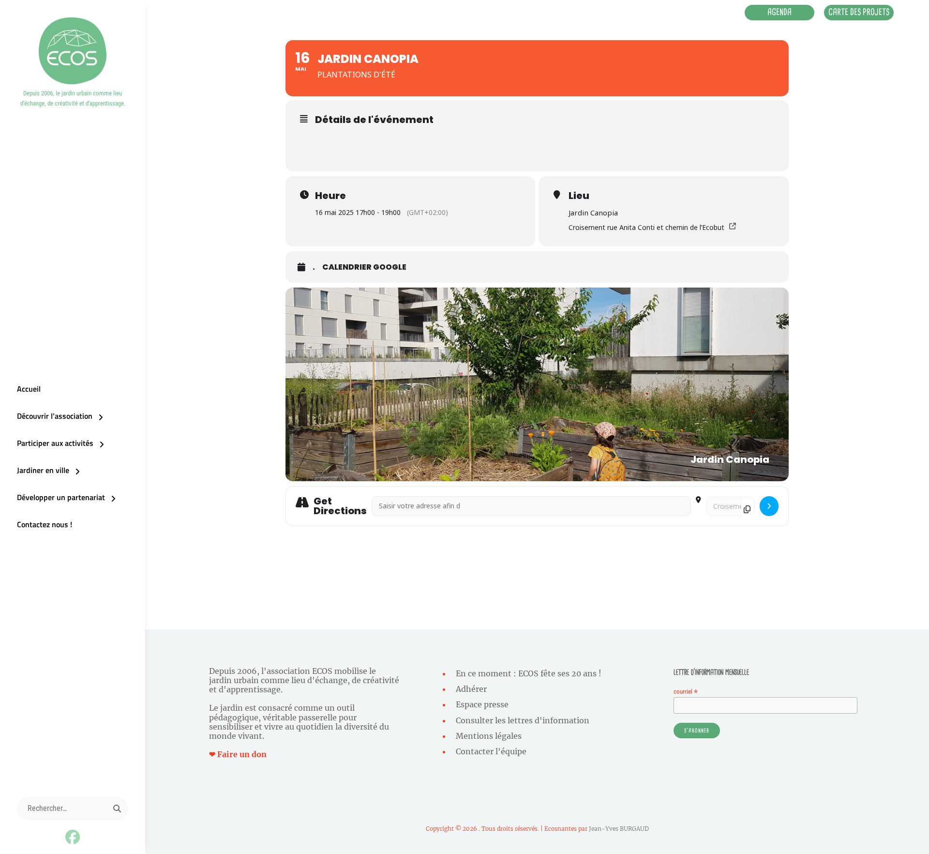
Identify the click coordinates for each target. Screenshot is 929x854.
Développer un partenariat (61, 497)
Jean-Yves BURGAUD (619, 828)
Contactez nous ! (44, 524)
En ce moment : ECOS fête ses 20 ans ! (528, 673)
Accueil (29, 389)
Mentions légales (489, 736)
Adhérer (471, 689)
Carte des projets (858, 12)
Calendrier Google (364, 267)
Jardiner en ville (43, 470)
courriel (686, 691)
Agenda (779, 12)
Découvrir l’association (54, 416)
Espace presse (482, 704)
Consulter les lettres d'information (522, 720)
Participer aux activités (55, 443)
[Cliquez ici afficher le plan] (769, 506)
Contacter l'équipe (491, 751)
